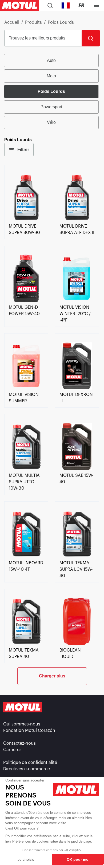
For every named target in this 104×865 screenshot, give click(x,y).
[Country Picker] (65, 5)
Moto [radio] (51, 76)
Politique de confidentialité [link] (30, 762)
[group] (52, 91)
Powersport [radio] (51, 107)
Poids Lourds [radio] (51, 91)
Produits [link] (33, 22)
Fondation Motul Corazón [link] (29, 730)
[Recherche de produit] (50, 5)
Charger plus (52, 676)
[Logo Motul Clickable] (19, 5)
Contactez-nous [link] (19, 743)
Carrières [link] (12, 750)
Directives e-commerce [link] (26, 769)
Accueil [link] (11, 22)
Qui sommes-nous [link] (21, 724)
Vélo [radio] (51, 122)
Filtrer (23, 149)
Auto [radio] (51, 60)
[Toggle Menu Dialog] (96, 5)
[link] (26, 220)
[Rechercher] (91, 38)
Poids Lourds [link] (61, 22)
